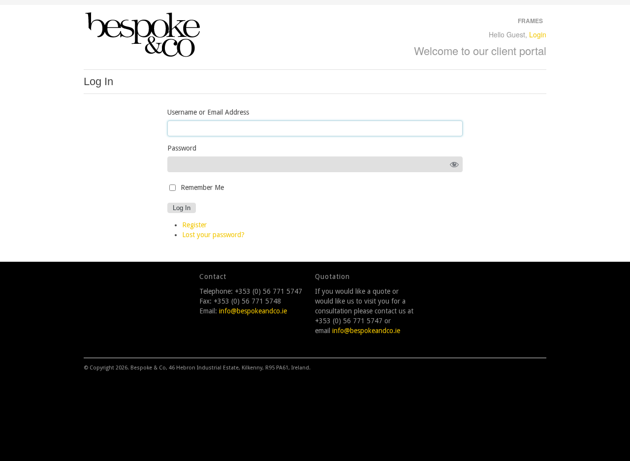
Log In (181, 208)
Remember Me (202, 187)
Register (194, 225)
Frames (530, 20)
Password (181, 148)
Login (537, 34)
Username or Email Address (208, 112)
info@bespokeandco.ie (253, 311)
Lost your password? (213, 235)
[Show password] (454, 164)
